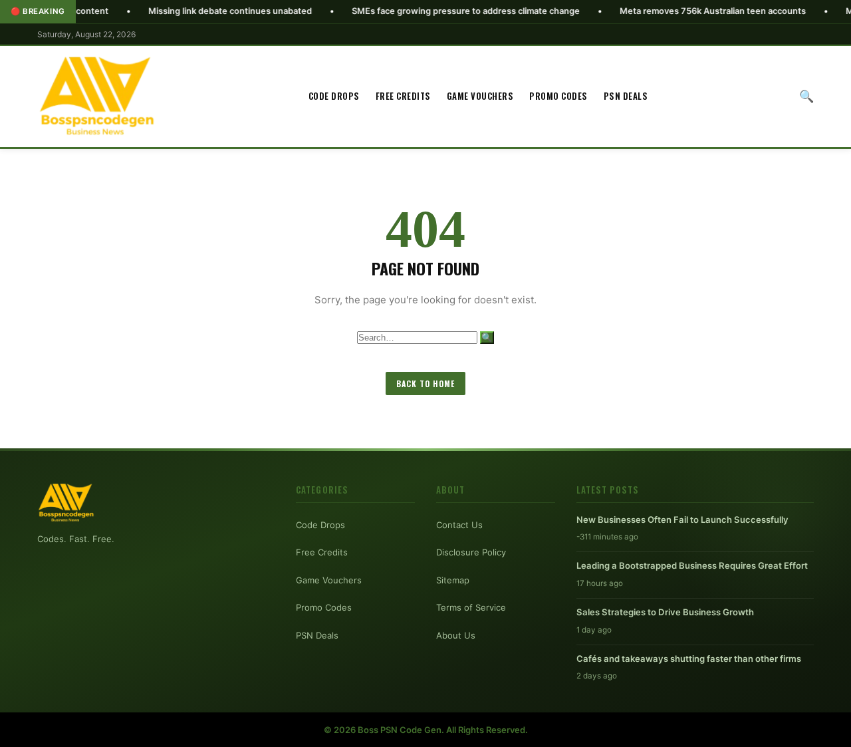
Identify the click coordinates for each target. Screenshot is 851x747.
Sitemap (452, 580)
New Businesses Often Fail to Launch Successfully (682, 519)
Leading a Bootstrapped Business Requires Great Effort (692, 565)
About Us (455, 635)
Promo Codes (558, 95)
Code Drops (334, 95)
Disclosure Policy (471, 552)
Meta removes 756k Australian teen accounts (685, 11)
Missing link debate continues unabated (202, 11)
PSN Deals (626, 95)
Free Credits (403, 95)
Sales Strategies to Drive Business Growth (665, 612)
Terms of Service (471, 607)
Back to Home (425, 383)
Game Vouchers (480, 95)
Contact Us (459, 525)
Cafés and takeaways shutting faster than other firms (688, 658)
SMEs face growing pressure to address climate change (438, 11)
